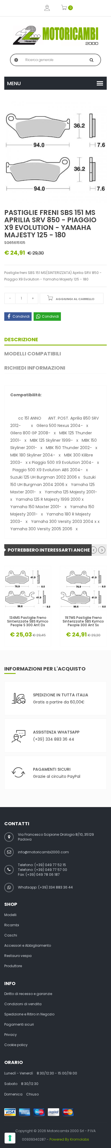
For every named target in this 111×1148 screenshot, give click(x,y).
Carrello (64, 8)
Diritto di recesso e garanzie (28, 994)
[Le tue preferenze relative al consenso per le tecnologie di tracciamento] (10, 1138)
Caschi (10, 935)
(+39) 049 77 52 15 (50, 864)
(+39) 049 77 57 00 (50, 869)
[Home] (55, 35)
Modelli (10, 915)
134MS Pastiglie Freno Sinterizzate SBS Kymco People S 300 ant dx (27, 621)
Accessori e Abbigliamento (27, 945)
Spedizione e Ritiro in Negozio (29, 1014)
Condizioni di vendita (23, 1004)
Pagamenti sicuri (19, 1024)
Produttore (13, 966)
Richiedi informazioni (34, 367)
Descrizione (21, 339)
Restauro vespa (18, 956)
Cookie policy (16, 1045)
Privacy (10, 1034)
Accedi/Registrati (47, 8)
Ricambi (11, 925)
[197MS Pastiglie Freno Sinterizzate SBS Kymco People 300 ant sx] (83, 589)
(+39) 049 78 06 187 (43, 874)
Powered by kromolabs (69, 1139)
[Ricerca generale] (91, 60)
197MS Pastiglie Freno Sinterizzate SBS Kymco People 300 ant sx (83, 621)
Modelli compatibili (32, 353)
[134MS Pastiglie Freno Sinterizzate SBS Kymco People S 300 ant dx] (27, 589)
